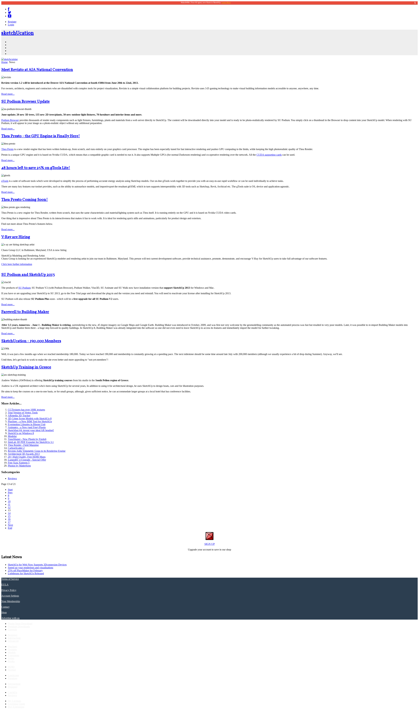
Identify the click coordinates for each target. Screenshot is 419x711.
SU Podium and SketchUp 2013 (28, 275)
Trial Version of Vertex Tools (23, 412)
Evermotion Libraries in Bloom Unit (26, 424)
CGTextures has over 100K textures (26, 409)
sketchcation (17, 33)
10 (9, 501)
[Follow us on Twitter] (9, 12)
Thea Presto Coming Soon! (24, 199)
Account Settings (10, 595)
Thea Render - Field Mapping (23, 445)
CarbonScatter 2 (16, 448)
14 (9, 513)
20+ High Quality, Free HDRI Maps (27, 456)
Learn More (226, 2)
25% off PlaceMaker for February (25, 570)
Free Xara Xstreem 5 (18, 462)
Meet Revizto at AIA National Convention (37, 70)
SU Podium (24, 287)
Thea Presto (7, 149)
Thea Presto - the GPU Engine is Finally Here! (40, 136)
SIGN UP (209, 544)
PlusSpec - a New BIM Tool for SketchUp (30, 421)
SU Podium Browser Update (25, 101)
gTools (4, 181)
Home (4, 62)
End (10, 528)
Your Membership (10, 601)
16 (9, 519)
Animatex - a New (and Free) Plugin (27, 427)
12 (9, 507)
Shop (4, 612)
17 (9, 522)
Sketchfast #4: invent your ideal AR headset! (31, 430)
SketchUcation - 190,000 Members (31, 341)
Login (11, 24)
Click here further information (16, 264)
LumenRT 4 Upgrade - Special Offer (27, 459)
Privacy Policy (8, 590)
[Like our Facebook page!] (8, 9)
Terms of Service (10, 579)
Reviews (12, 478)
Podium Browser (10, 120)
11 (9, 504)
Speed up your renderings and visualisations (30, 567)
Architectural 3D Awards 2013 (24, 453)
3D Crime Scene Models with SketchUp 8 (30, 418)
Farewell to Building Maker (25, 312)
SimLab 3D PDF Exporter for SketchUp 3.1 (31, 442)
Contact (5, 606)
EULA (5, 584)
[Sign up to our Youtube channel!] (9, 16)
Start (10, 489)
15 (9, 516)
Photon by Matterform (19, 465)
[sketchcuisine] (9, 59)
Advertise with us (10, 618)
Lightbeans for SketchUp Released (26, 573)
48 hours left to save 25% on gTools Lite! (35, 168)
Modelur (12, 436)
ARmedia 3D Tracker (19, 415)
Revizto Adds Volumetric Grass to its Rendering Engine (36, 451)
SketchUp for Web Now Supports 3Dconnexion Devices (37, 564)
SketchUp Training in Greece (26, 367)
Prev (10, 492)
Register (12, 21)
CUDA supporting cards (269, 154)
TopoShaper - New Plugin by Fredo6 (27, 439)
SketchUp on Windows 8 (21, 433)
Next (10, 525)
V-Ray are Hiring (15, 237)
